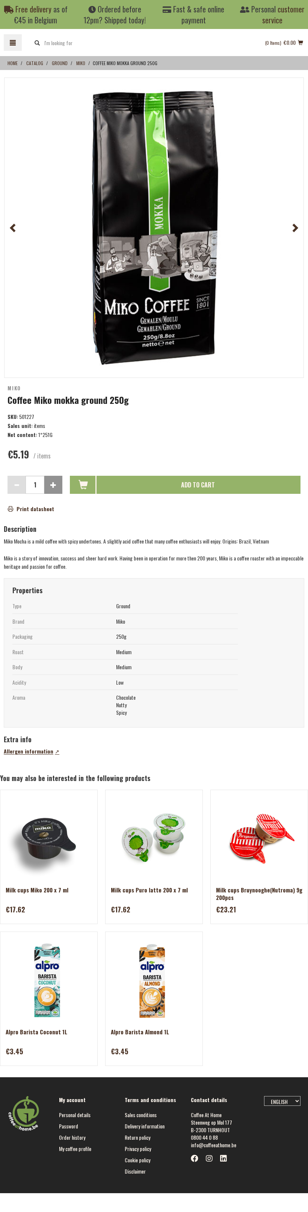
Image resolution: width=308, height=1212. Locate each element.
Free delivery (32, 9)
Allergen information (28, 751)
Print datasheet (35, 509)
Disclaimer (135, 1171)
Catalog (34, 63)
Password (68, 1126)
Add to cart (198, 484)
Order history (72, 1137)
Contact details (209, 1100)
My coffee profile (75, 1149)
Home (13, 63)
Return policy (137, 1137)
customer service (283, 14)
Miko (80, 63)
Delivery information (145, 1126)
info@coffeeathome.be (213, 1145)
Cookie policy (137, 1160)
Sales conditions (141, 1115)
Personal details (75, 1115)
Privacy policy (138, 1149)
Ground (60, 63)
